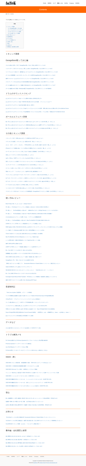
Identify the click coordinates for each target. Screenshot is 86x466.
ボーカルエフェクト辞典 (14, 31)
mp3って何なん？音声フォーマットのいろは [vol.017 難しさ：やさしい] (23, 158)
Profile (8, 456)
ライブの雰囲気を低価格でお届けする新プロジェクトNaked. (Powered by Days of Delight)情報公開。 (30, 295)
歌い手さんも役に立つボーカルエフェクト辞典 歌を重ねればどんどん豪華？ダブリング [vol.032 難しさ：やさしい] (33, 125)
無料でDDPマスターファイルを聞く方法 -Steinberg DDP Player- (21, 280)
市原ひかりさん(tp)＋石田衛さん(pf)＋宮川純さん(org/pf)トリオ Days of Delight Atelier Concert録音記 (30, 309)
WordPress (36, 462)
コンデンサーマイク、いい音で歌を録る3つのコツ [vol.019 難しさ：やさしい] (24, 164)
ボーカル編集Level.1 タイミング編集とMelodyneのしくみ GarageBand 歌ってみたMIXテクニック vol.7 (30, 85)
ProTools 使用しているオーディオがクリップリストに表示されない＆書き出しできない (27, 350)
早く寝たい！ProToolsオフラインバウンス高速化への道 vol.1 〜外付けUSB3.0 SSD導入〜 (27, 207)
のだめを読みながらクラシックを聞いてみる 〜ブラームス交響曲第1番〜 (24, 217)
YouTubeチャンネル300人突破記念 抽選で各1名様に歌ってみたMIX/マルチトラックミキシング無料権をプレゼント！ (34, 420)
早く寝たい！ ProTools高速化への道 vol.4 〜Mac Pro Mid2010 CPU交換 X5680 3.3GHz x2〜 (28, 220)
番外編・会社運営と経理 (12, 46)
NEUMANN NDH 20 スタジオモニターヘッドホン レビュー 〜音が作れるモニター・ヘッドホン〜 (30, 270)
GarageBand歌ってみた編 (15, 28)
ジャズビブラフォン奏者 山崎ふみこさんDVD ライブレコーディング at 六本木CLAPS (26, 305)
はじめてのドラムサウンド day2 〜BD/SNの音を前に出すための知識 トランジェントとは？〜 (29, 101)
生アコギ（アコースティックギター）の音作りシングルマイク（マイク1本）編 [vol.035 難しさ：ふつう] (31, 178)
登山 (8, 43)
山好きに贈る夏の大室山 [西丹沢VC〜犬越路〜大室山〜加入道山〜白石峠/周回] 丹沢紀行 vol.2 (29, 404)
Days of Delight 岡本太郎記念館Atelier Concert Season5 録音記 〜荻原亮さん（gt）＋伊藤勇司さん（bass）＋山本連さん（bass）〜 (38, 312)
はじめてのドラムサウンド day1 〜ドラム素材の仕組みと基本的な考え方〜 (24, 98)
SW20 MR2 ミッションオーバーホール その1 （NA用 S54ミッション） (23, 375)
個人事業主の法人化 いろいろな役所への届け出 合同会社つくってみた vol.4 (24, 446)
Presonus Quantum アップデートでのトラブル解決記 (18, 343)
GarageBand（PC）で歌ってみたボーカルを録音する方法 (20, 260)
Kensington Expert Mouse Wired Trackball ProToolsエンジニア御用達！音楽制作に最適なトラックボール (31, 276)
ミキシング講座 (10, 26)
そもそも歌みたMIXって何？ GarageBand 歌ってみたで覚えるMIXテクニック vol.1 (26, 65)
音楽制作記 (9, 36)
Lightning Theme (42, 462)
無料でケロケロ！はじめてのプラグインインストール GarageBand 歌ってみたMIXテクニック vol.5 (29, 78)
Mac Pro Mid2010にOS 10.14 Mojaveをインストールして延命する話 (22, 236)
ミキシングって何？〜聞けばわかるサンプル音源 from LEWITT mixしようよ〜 (24, 138)
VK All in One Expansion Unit (52, 462)
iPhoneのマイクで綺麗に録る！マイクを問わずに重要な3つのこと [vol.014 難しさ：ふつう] (28, 148)
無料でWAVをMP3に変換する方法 (14, 243)
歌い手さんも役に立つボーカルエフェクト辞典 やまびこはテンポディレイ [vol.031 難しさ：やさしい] (30, 121)
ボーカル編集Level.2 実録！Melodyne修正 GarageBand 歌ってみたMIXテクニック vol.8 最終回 (28, 88)
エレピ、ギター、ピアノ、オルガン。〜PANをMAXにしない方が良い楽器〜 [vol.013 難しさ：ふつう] (30, 144)
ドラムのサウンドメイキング (15, 30)
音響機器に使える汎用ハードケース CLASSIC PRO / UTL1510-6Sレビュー (24, 253)
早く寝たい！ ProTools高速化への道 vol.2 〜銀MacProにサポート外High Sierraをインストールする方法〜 (32, 210)
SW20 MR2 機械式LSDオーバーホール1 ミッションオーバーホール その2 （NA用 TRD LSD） (29, 379)
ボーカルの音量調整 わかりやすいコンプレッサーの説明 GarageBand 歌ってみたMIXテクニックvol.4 (30, 75)
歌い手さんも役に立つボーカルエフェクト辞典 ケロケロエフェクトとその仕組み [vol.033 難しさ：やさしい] (32, 128)
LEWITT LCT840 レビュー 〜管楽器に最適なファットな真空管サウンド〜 (23, 246)
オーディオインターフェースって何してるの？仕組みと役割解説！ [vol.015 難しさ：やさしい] (28, 151)
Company (36, 456)
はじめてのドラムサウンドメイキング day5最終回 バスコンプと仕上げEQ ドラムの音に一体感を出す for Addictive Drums (35, 111)
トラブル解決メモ (11, 40)
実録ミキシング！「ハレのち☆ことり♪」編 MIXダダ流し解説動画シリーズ (24, 171)
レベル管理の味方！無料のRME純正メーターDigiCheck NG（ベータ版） (23, 240)
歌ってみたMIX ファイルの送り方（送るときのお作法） (19, 250)
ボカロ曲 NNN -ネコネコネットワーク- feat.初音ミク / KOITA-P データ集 (23, 328)
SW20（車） (9, 41)
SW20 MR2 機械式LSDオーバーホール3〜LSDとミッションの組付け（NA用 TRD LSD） (27, 385)
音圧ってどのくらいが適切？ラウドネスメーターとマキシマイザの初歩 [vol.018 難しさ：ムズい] (29, 161)
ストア (18, 456)
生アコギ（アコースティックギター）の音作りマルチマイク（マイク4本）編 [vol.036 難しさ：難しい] (30, 181)
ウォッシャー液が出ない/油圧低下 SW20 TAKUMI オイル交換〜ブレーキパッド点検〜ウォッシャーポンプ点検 (32, 372)
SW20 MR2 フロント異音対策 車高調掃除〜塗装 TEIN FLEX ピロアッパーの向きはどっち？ (29, 362)
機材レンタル (24, 456)
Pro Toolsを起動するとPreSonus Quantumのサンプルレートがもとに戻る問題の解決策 (27, 340)
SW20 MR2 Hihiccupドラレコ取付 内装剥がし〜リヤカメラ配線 (21, 369)
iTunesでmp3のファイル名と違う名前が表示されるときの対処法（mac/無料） (24, 233)
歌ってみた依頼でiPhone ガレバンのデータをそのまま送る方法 (21, 273)
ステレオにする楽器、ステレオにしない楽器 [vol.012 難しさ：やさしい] (23, 141)
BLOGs (30, 456)
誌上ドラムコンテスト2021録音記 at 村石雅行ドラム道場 (19, 315)
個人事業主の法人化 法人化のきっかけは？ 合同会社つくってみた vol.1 (23, 436)
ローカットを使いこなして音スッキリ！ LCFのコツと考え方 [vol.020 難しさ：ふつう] (26, 168)
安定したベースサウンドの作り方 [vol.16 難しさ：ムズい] (19, 154)
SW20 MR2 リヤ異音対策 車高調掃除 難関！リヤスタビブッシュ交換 (22, 366)
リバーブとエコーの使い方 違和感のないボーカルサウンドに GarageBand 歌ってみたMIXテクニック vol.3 (32, 72)
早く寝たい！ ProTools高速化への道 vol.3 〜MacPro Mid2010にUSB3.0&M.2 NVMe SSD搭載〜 (29, 213)
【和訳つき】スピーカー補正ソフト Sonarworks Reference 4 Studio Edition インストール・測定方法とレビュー (33, 263)
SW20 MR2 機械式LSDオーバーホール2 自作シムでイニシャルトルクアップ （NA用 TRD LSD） (29, 382)
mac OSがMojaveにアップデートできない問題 (17, 347)
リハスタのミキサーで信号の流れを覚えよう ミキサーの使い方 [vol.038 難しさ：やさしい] (27, 188)
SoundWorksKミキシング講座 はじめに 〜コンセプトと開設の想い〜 (23, 423)
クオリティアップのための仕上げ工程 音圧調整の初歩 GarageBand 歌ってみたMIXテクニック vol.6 (30, 81)
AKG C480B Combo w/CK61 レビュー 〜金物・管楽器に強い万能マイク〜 (24, 256)
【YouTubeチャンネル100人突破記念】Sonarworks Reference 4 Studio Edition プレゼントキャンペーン (31, 417)
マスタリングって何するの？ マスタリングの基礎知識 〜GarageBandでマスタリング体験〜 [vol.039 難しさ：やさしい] (34, 191)
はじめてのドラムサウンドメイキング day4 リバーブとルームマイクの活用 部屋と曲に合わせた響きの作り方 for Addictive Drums (37, 108)
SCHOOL (42, 456)
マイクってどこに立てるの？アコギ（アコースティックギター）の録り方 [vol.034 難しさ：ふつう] (29, 174)
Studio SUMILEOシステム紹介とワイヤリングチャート (19, 266)
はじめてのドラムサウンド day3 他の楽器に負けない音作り (20, 105)
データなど (9, 38)
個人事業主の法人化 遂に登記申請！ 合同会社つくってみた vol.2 (21, 439)
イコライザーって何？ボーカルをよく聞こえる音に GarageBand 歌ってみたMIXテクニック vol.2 (29, 68)
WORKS (13, 456)
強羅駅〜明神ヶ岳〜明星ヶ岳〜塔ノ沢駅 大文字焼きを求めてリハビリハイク (24, 401)
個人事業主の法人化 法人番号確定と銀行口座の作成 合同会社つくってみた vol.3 (25, 442)
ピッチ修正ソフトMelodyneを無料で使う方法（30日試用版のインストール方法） (25, 230)
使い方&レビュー (10, 35)
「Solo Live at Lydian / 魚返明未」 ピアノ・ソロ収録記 (19, 292)
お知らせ (9, 45)
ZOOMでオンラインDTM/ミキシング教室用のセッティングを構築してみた (24, 223)
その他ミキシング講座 (14, 33)
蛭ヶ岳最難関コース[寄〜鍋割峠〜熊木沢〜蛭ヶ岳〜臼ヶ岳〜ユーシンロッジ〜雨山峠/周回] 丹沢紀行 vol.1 (31, 398)
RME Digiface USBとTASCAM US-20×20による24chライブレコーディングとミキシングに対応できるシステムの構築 (34, 227)
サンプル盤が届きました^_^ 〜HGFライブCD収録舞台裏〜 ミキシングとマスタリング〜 (27, 302)
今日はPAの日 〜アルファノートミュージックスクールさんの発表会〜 (23, 299)
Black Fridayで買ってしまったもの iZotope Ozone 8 (18, 203)
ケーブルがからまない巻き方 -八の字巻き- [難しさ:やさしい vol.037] (22, 184)
